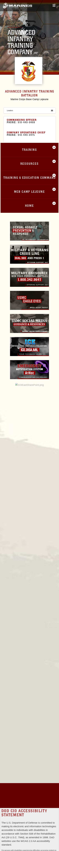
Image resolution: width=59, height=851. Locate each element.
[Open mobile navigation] (54, 5)
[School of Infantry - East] (17, 6)
